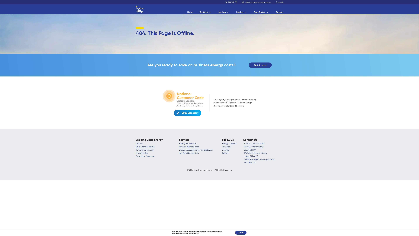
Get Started (260, 65)
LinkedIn (225, 150)
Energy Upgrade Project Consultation (195, 150)
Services (222, 12)
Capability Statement (145, 156)
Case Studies (259, 12)
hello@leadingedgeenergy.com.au (257, 2)
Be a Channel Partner (145, 147)
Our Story (203, 12)
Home (189, 12)
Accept (240, 233)
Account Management (189, 147)
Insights (239, 12)
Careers (139, 143)
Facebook (226, 147)
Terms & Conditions (144, 150)
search (280, 2)
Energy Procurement (188, 143)
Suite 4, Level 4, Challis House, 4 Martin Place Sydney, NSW (254, 146)
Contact (279, 12)
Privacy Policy (142, 153)
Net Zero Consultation (189, 153)
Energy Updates (229, 143)
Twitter (225, 153)
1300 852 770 (232, 2)
